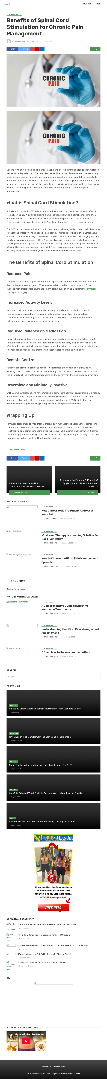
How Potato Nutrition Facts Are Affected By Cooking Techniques (42, 821)
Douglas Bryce (22, 41)
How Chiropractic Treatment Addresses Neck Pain (67, 512)
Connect (46, 1067)
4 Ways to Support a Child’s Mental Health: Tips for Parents (45, 954)
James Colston (51, 543)
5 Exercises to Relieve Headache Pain (65, 652)
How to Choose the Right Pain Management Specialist (69, 560)
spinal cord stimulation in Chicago (45, 243)
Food (12, 818)
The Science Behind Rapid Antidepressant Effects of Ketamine (47, 924)
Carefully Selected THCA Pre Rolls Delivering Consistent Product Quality (45, 793)
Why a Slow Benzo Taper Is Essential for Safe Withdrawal (44, 935)
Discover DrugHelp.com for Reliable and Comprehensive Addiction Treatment (53, 945)
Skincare (14, 733)
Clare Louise (50, 518)
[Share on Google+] (32, 49)
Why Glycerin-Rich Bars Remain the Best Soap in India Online (40, 737)
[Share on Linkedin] (42, 49)
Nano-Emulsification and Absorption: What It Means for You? (40, 765)
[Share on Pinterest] (37, 49)
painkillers (83, 339)
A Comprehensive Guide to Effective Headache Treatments (64, 607)
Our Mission (59, 1067)
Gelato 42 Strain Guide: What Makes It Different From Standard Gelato (45, 708)
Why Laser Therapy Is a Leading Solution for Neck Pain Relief (70, 537)
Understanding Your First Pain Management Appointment (70, 631)
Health (13, 705)
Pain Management (14, 14)
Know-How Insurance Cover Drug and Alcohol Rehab (42, 962)
